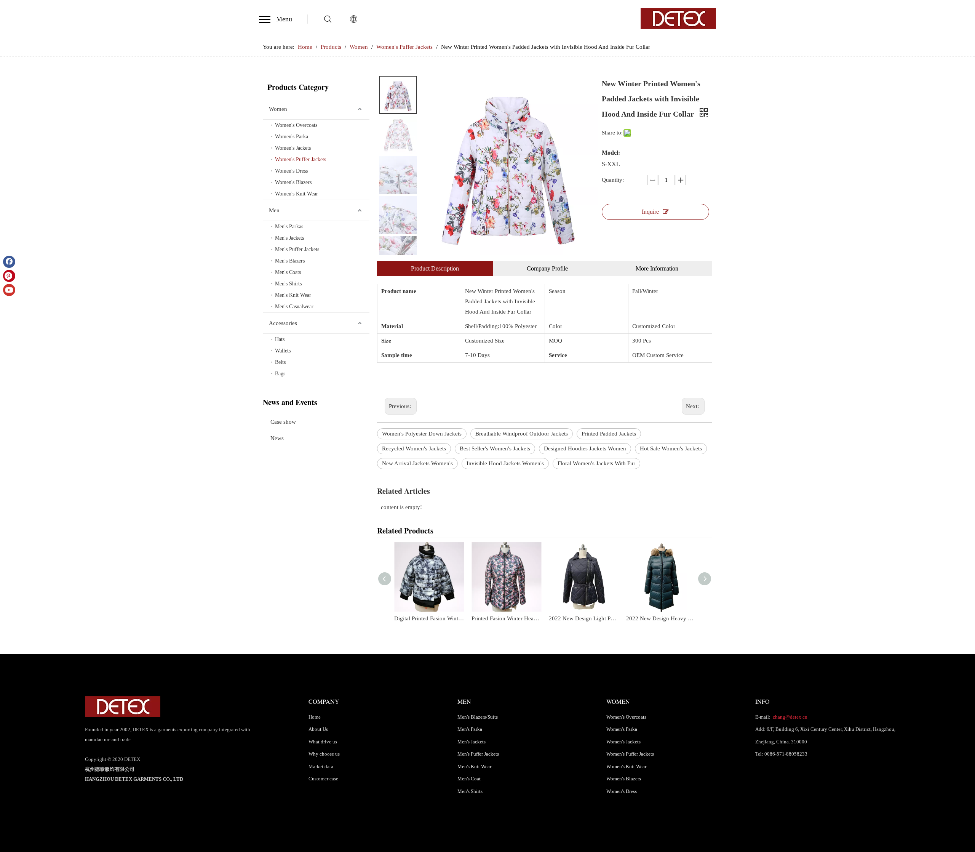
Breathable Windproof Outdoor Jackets (521, 434)
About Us (318, 729)
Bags (280, 373)
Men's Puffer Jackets (297, 249)
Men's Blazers (290, 261)
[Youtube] (9, 290)
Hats (280, 339)
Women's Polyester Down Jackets (422, 434)
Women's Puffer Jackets (300, 159)
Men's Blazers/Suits (477, 717)
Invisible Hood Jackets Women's (505, 463)
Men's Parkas (289, 226)
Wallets (283, 351)
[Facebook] (9, 262)
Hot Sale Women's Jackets (671, 448)
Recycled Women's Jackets (414, 448)
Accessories (283, 323)
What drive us (322, 742)
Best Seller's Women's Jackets (495, 448)
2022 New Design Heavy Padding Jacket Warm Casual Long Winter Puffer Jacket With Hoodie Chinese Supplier (661, 618)
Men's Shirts (288, 284)
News (277, 438)
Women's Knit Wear (296, 194)
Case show (283, 422)
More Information (657, 268)
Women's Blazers (293, 182)
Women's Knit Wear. (626, 766)
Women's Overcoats (296, 125)
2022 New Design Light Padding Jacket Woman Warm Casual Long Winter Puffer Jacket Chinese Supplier (584, 618)
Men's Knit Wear (293, 295)
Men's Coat (469, 779)
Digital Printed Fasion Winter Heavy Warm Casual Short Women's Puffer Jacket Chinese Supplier (429, 618)
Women (278, 109)
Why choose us (324, 754)
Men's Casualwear (294, 306)
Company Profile (547, 268)
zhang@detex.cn (789, 717)
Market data (320, 766)
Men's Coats (288, 272)
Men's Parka (469, 729)
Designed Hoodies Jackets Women (585, 448)
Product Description (435, 268)
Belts (280, 362)
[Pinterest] (9, 276)
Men (274, 210)
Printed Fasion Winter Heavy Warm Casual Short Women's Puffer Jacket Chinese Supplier (506, 618)
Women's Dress (291, 171)
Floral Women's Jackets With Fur (596, 463)
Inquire (650, 211)
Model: (611, 152)
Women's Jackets (293, 148)
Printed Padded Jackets (609, 434)
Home (314, 717)
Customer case (323, 779)
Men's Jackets (289, 238)
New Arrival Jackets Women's (417, 463)
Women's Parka (291, 136)
